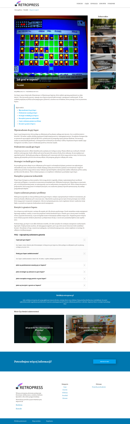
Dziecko (80, 4)
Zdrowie (102, 4)
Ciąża (87, 4)
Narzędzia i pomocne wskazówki (29, 118)
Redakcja (19, 405)
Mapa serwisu (36, 421)
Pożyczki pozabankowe (99, 387)
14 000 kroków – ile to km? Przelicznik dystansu (103, 27)
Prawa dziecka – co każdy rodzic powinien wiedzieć (91, 329)
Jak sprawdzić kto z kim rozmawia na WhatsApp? (39, 329)
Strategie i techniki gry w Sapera (28, 116)
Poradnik (111, 4)
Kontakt (19, 409)
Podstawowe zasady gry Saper (28, 113)
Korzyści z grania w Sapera (27, 124)
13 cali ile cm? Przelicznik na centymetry (103, 45)
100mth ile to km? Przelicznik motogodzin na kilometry (103, 81)
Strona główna (18, 10)
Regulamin (49, 421)
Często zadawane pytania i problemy (30, 121)
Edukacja (94, 4)
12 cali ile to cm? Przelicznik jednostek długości (103, 63)
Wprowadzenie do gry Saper (27, 110)
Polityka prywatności (20, 421)
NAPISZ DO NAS (104, 361)
